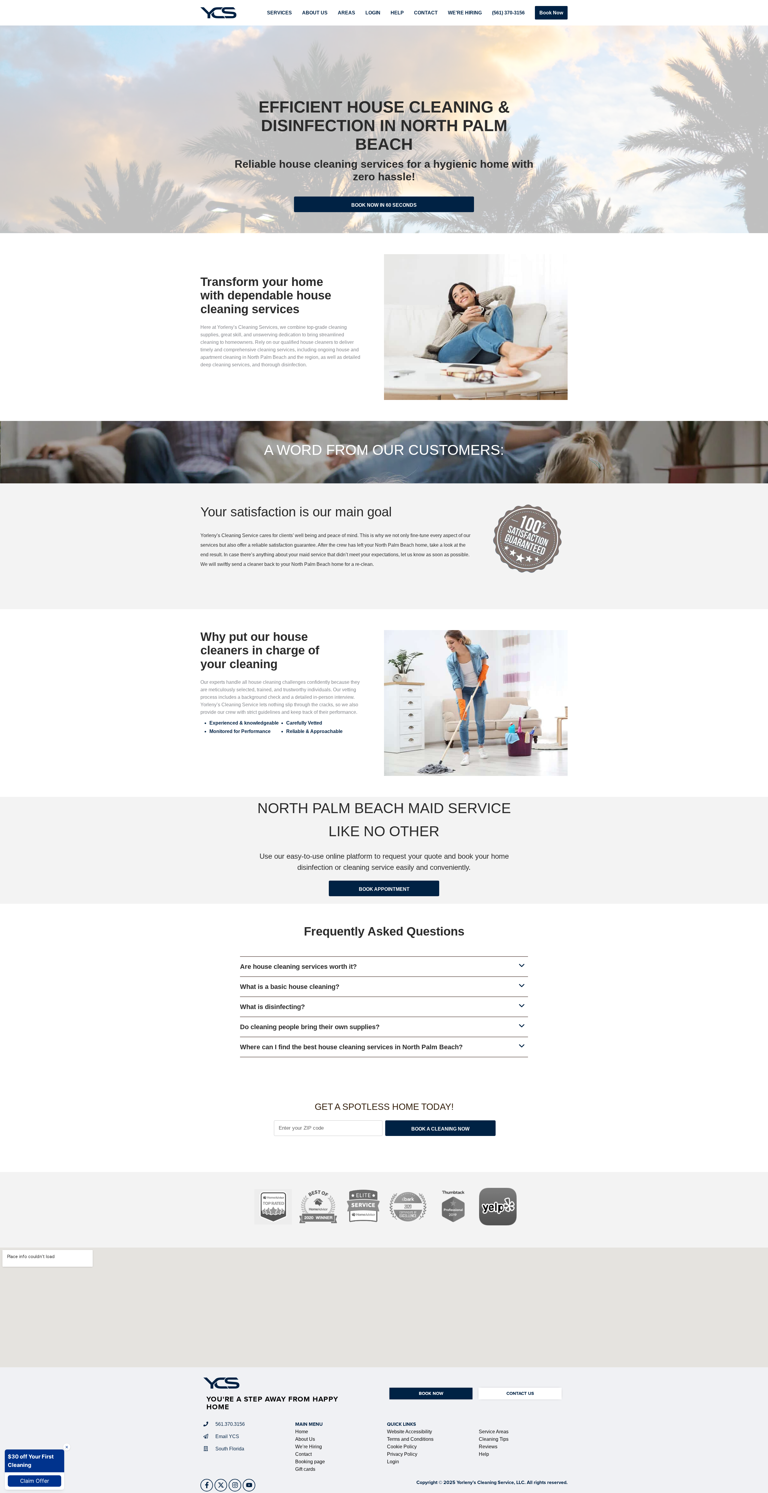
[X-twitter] (220, 1485)
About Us (315, 12)
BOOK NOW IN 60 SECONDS (384, 205)
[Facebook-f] (206, 1485)
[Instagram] (235, 1485)
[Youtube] (249, 1485)
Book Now (551, 12)
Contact (426, 12)
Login (372, 12)
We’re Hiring (465, 12)
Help (397, 12)
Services (279, 12)
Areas (346, 12)
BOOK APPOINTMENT (384, 889)
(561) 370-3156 (508, 12)
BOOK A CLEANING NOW (440, 1128)
